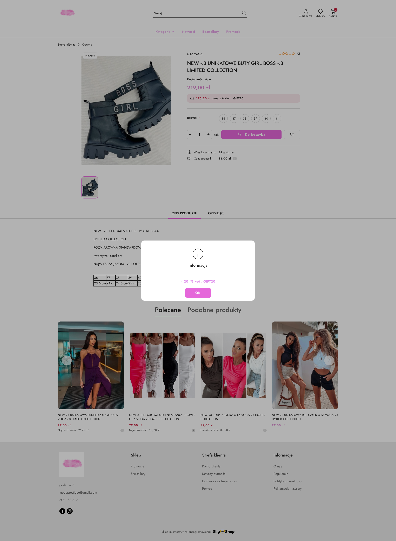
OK (198, 292)
